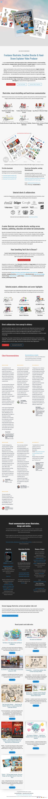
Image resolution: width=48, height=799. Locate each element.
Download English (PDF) (24, 573)
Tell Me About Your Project (24, 260)
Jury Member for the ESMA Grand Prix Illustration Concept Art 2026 (12, 670)
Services (23, 583)
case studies (41, 573)
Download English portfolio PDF (10, 175)
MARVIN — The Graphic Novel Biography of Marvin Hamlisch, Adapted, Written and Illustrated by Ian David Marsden (12, 741)
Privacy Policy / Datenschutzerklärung (24, 795)
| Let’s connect (8, 563)
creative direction (39, 558)
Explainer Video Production (35, 84)
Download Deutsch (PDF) (24, 574)
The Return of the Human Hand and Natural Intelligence (12, 643)
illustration (36, 560)
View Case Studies (21, 84)
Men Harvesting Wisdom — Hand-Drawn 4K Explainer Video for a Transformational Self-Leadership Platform (12, 706)
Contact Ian (5, 345)
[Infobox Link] (8, 108)
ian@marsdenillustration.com (33, 183)
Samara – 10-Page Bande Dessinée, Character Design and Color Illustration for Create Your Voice (12, 776)
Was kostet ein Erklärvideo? (36, 639)
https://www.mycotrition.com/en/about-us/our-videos (38, 453)
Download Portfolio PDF (17, 345)
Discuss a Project (10, 84)
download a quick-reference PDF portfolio (23, 542)
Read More (12, 653)
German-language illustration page (10, 615)
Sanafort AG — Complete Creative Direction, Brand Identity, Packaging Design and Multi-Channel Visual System (36, 694)
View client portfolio (33, 217)
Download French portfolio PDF (9, 179)
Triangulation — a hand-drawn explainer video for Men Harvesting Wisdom (36, 670)
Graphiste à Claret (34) (8, 566)
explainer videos (42, 560)
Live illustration (38, 588)
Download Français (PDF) (24, 576)
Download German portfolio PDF (10, 177)
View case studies (9, 542)
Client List (8, 576)
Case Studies (21, 31)
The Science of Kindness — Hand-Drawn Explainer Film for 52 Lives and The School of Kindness (36, 736)
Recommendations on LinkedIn (31, 355)
